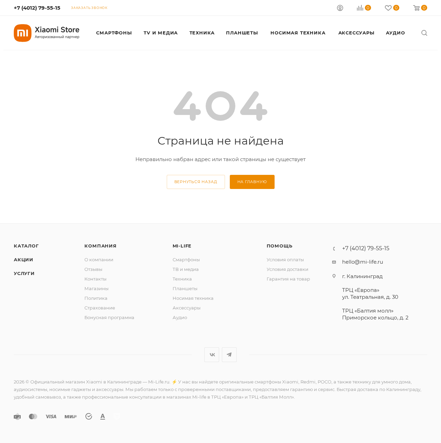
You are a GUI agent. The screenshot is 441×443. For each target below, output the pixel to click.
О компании (98, 259)
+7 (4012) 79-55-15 (37, 7)
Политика (95, 298)
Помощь (280, 246)
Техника (182, 279)
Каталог (26, 246)
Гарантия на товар (288, 279)
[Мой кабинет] (340, 8)
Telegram (229, 354)
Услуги (24, 273)
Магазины (96, 288)
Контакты (95, 279)
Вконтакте (211, 354)
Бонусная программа (109, 317)
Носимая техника (193, 298)
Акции (23, 259)
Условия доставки (287, 269)
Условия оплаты (285, 259)
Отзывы (93, 269)
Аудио (180, 317)
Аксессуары (187, 307)
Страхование (99, 307)
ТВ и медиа (186, 269)
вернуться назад (195, 181)
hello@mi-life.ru (362, 262)
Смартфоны (186, 259)
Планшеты (185, 288)
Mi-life (182, 246)
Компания (100, 246)
